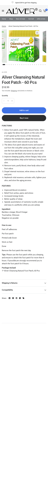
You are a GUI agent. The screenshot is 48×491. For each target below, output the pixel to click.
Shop (11, 19)
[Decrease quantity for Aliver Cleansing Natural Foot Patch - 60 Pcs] (4, 100)
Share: (4, 298)
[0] (44, 10)
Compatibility (7, 290)
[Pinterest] (16, 298)
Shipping (14, 91)
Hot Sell (31, 19)
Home (4, 19)
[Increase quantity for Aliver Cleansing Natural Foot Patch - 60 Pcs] (12, 100)
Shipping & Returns (9, 283)
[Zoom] (37, 33)
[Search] (40, 10)
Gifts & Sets (41, 19)
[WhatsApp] (19, 298)
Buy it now (24, 118)
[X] (13, 298)
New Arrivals (20, 19)
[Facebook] (9, 298)
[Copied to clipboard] (23, 298)
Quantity (5, 96)
